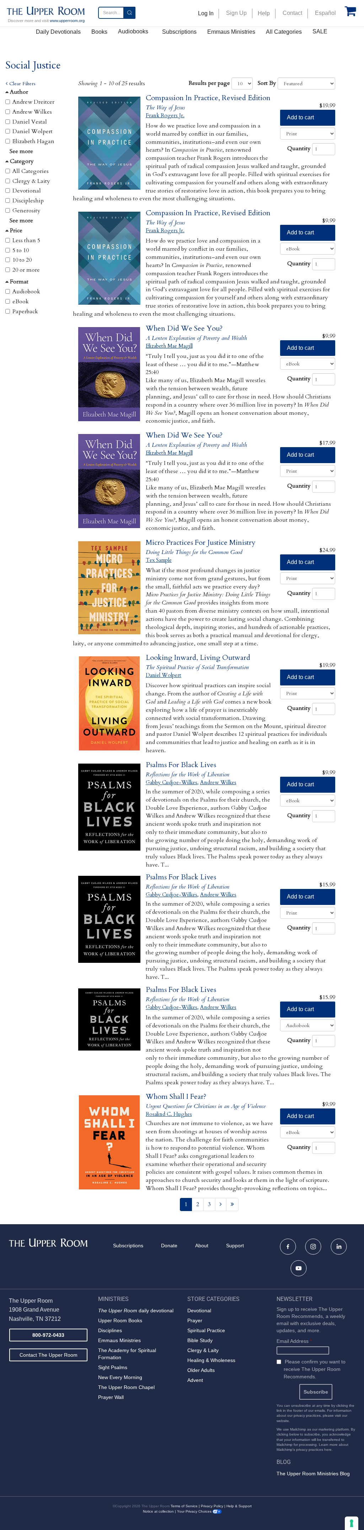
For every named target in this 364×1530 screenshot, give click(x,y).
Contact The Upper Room (48, 1355)
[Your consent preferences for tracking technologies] (351, 1523)
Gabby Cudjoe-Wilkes (171, 782)
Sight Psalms (112, 1367)
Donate (169, 1245)
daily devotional (135, 1310)
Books (99, 32)
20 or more (26, 270)
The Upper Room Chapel (126, 1387)
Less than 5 (26, 240)
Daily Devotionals (58, 32)
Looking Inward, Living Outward (198, 657)
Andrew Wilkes (32, 112)
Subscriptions (179, 32)
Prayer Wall (111, 1397)
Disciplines (110, 1330)
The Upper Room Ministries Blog (313, 1473)
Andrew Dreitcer (33, 102)
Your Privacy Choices (195, 1511)
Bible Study (200, 1340)
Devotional (26, 191)
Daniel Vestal (29, 122)
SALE (319, 31)
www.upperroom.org (67, 20)
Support (235, 1245)
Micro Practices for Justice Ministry (201, 542)
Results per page (209, 83)
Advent (195, 1380)
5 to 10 (20, 250)
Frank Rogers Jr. (165, 115)
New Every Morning (120, 1377)
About (201, 1245)
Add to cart (300, 117)
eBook (20, 301)
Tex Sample (159, 560)
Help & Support (239, 1506)
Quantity (299, 148)
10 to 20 (22, 260)
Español (325, 13)
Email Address (294, 1341)
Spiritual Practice (206, 1330)
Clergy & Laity (31, 181)
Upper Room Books (120, 1320)
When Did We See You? (184, 328)
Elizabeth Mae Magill (169, 345)
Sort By (267, 83)
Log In (206, 13)
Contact (292, 13)
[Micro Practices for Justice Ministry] (109, 588)
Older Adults (201, 1370)
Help (264, 13)
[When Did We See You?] (109, 374)
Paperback (25, 311)
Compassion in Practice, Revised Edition (208, 98)
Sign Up (236, 13)
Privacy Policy (212, 1506)
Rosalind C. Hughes (169, 1114)
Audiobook (26, 291)
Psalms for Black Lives (181, 765)
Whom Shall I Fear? (176, 1096)
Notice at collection (158, 1511)
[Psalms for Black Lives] (109, 811)
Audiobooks (133, 31)
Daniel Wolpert (32, 131)
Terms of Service (184, 1506)
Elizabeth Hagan (33, 141)
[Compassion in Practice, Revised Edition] (109, 144)
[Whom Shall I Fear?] (109, 1142)
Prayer (194, 1320)
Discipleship (28, 201)
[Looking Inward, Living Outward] (109, 703)
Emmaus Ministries (231, 32)
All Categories (284, 32)
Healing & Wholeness (211, 1360)
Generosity (26, 211)
